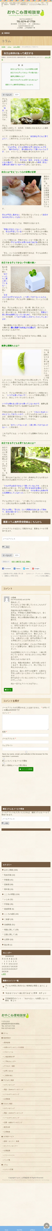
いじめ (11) (8, 899)
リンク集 (7, 1160)
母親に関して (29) (11, 930)
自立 (23, 561)
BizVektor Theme (26, 1180)
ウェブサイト (7, 745)
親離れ (28, 561)
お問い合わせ (8, 1071)
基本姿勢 (7, 1043)
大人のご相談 (7, 1104)
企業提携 (7, 1150)
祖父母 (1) (8, 945)
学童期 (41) (8, 880)
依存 (13, 561)
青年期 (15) (8, 889)
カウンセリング (9, 1085)
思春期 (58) (8, 884)
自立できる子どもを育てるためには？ (24, 80)
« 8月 (4, 974)
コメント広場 (8, 1169)
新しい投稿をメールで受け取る (14, 765)
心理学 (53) (8, 939)
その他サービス (8, 1136)
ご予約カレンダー (10, 1061)
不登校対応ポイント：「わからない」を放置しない (25, 998)
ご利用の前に (8, 1075)
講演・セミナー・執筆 (11, 1141)
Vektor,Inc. (37, 1180)
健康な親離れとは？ (17, 76)
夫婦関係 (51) (9, 925)
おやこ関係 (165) (11, 870)
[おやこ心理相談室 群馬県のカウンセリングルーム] (26, 14)
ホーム (5, 1033)
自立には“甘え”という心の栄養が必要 (24, 69)
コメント (6, 713)
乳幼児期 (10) (9, 875)
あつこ (42, 986)
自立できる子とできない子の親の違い (24, 73)
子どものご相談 (8, 1080)
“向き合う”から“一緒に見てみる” (18, 993)
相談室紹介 (7, 1038)
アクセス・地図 (9, 1066)
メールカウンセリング (11, 1094)
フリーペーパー (9, 1155)
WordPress (15, 1180)
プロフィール (8, 1052)
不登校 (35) (8, 904)
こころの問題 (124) (12, 894)
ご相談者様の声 (9, 1057)
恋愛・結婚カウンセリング (13, 1122)
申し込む (5, 547)
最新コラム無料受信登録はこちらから (19, 85)
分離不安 (18, 561)
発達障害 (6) (9, 909)
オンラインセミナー (11, 1146)
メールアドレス (9, 739)
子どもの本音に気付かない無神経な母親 (21, 986)
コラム (5, 1165)
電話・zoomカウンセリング (13, 1113)
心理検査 (7, 1099)
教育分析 (7, 1127)
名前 (4, 732)
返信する (8, 690)
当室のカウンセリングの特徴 (14, 1047)
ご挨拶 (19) (8, 919)
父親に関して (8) (11, 934)
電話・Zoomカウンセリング (13, 1090)
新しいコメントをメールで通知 (14, 761)
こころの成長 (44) (11, 914)
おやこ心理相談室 (23, 1178)
